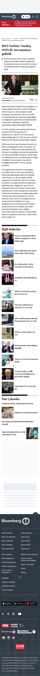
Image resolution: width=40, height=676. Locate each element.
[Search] (33, 16)
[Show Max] (13, 637)
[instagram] (13, 614)
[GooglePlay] (19, 603)
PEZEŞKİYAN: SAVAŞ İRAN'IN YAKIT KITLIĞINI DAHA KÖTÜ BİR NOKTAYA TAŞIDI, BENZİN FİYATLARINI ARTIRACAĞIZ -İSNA (26, 23)
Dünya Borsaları (8, 549)
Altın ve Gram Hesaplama (7, 571)
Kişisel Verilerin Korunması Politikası (28, 559)
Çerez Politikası (7, 590)
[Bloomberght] (9, 16)
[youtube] (19, 614)
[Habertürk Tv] (14, 625)
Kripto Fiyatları (26, 533)
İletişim (23, 572)
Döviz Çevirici (7, 554)
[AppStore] (7, 603)
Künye (23, 568)
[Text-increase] (31, 99)
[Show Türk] (8, 637)
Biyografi (5, 578)
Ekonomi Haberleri (9, 537)
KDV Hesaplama (8, 558)
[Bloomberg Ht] (9, 631)
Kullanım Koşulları (8, 582)
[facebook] (8, 614)
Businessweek (7, 533)
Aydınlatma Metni (8, 586)
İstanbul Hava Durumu (29, 554)
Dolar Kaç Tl (25, 549)
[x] (3, 614)
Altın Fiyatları (26, 545)
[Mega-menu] (37, 16)
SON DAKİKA (5, 23)
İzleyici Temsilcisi (27, 564)
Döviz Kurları (25, 541)
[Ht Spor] (22, 625)
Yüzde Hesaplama (9, 562)
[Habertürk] (5, 625)
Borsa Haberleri (7, 541)
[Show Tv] (3, 637)
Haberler (16, 38)
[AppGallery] (31, 603)
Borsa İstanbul (7, 545)
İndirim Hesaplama (9, 566)
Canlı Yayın (25, 537)
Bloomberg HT (6, 38)
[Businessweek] (26, 631)
